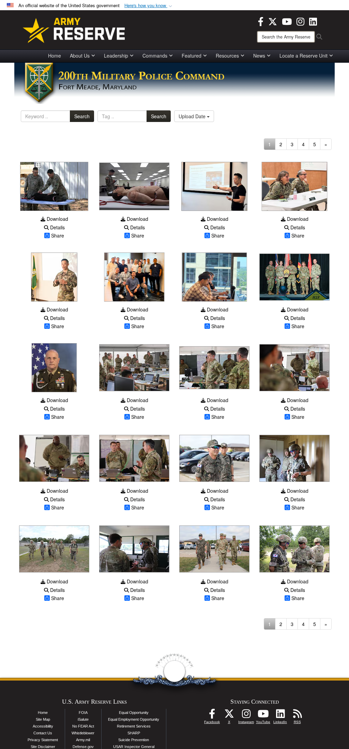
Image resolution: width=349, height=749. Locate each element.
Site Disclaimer (43, 747)
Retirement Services (134, 726)
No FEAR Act (83, 726)
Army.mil (83, 740)
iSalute (83, 719)
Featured (191, 55)
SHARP (133, 733)
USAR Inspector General (133, 747)
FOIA (83, 712)
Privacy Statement (43, 740)
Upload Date (193, 116)
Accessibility (43, 726)
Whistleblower (83, 733)
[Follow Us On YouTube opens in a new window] (263, 715)
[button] (148, 5)
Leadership (116, 55)
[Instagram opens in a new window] (300, 20)
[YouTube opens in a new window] (287, 20)
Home (54, 55)
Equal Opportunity (134, 712)
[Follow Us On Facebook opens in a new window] (212, 715)
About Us (80, 55)
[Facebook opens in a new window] (260, 20)
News (259, 55)
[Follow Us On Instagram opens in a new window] (246, 715)
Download (56, 218)
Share (57, 235)
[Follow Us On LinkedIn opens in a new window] (280, 715)
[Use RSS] (297, 715)
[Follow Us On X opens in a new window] (229, 715)
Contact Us (42, 733)
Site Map (43, 719)
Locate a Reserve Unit (303, 55)
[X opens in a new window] (272, 20)
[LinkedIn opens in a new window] (313, 20)
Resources (227, 55)
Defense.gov (83, 747)
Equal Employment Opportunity (133, 719)
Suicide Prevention (133, 740)
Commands (154, 55)
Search (82, 116)
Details (57, 227)
